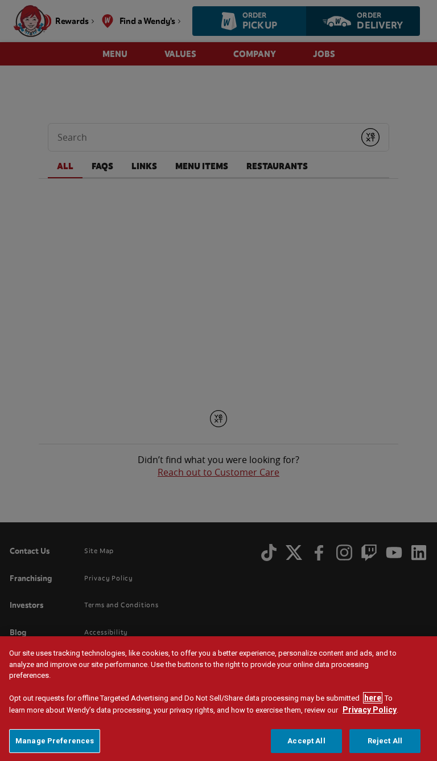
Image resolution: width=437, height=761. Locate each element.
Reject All (385, 741)
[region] (218, 698)
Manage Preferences (54, 741)
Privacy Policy (370, 709)
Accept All (306, 741)
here (372, 697)
